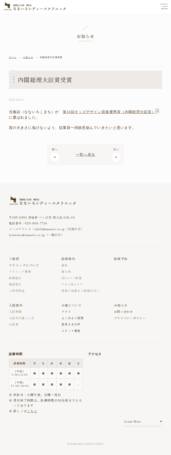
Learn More (132, 421)
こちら (32, 411)
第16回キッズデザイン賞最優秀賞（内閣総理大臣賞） (109, 112)
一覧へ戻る (85, 154)
